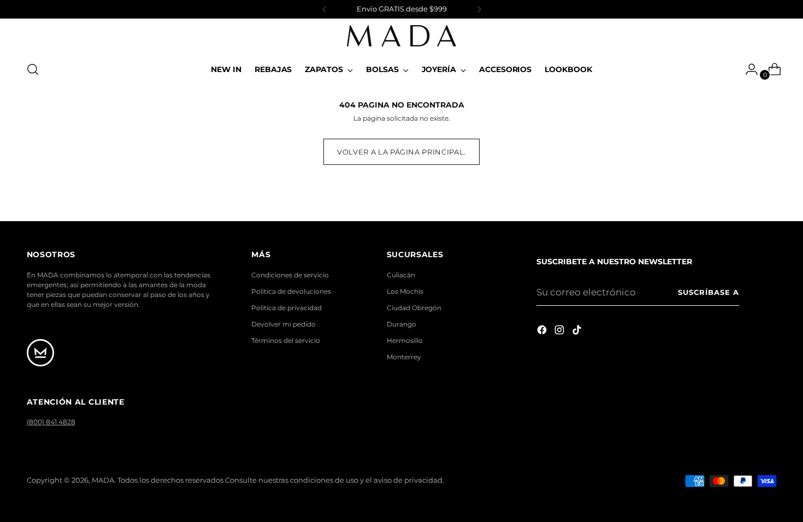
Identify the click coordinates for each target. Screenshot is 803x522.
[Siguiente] (479, 9)
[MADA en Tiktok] (577, 332)
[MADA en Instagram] (560, 332)
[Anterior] (324, 9)
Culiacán (401, 275)
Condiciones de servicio (290, 275)
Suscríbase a (708, 292)
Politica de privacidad (286, 308)
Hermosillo (405, 340)
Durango (401, 324)
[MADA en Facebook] (543, 332)
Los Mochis (405, 291)
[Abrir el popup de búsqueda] (33, 69)
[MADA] (401, 35)
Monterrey (404, 357)
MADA (103, 480)
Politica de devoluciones (291, 291)
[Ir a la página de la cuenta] (747, 69)
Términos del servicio (285, 340)
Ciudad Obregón (414, 308)
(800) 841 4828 (51, 422)
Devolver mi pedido (283, 324)
